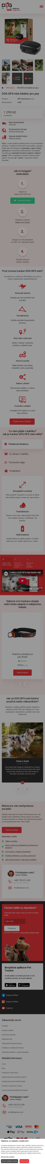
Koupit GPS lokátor (24, 200)
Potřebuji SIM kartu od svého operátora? (20, 856)
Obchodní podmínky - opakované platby (15, 1052)
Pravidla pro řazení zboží (10, 1073)
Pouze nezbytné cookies (9, 1161)
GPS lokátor (10, 88)
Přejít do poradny (12, 830)
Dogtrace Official (12, 995)
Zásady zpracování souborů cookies (14, 1077)
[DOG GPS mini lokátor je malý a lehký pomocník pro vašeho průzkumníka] (6, 65)
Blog (3, 1068)
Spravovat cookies (7, 1157)
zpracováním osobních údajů (30, 932)
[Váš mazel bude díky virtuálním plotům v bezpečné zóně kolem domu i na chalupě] (39, 65)
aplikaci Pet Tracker (22, 222)
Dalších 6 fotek (17, 78)
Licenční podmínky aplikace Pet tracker (15, 1090)
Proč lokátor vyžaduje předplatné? (18, 852)
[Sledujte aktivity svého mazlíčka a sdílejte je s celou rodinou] (6, 78)
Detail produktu (22, 672)
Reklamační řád (7, 1039)
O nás (4, 1064)
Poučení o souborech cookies (12, 1086)
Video (30, 78)
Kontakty (5, 1026)
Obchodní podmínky (8, 1035)
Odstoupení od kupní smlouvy (12, 1043)
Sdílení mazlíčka (11, 841)
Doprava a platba (7, 1030)
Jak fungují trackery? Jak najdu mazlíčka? (21, 860)
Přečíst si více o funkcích (22, 421)
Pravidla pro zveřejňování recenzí (13, 1048)
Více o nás (12, 124)
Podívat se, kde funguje (16, 131)
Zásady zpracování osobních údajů (13, 1081)
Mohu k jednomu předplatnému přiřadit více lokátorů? (21, 846)
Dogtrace (9, 1008)
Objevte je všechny (15, 138)
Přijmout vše (24, 1161)
